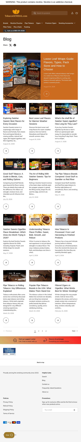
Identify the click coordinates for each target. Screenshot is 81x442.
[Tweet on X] (10, 45)
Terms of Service (8, 413)
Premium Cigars (50, 23)
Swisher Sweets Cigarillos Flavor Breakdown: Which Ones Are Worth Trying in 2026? (14, 233)
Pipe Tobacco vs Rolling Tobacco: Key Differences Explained (14, 288)
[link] (18, 331)
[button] (76, 13)
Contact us (45, 384)
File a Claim (18, 27)
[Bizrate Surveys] (6, 354)
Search (44, 376)
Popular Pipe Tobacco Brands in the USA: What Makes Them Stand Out (40, 288)
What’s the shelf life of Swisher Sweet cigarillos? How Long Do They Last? (66, 121)
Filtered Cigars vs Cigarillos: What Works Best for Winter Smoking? (66, 288)
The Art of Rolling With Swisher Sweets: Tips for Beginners (40, 177)
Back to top (40, 362)
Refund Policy (8, 406)
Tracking (27, 27)
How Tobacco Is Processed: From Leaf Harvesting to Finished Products (65, 233)
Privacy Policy (8, 402)
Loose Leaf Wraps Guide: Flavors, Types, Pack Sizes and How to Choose (59, 64)
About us (45, 392)
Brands (5, 23)
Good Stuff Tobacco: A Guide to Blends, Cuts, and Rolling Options (13, 177)
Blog (43, 380)
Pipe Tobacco (29, 23)
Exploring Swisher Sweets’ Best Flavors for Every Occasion (13, 121)
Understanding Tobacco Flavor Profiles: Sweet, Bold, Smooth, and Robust (39, 233)
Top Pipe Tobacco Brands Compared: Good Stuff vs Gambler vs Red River (66, 177)
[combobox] (49, 13)
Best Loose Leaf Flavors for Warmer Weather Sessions (39, 121)
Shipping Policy (8, 410)
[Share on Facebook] (15, 45)
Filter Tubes (7, 27)
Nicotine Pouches (16, 23)
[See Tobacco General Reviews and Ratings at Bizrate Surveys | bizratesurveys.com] (9, 351)
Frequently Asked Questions (51, 388)
